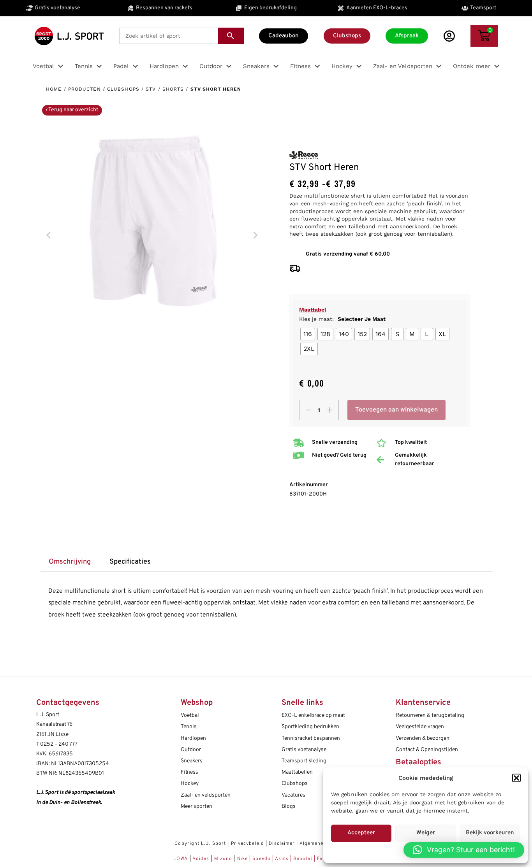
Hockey (190, 783)
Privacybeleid (247, 844)
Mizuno (224, 859)
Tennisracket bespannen (311, 738)
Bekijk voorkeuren (490, 833)
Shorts (173, 89)
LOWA (181, 859)
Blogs (289, 806)
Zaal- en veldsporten (206, 795)
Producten (84, 89)
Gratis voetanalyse (304, 749)
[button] (516, 778)
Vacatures (293, 795)
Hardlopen (193, 738)
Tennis (189, 726)
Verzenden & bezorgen (422, 738)
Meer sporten (196, 806)
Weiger (425, 833)
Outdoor (191, 749)
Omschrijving (70, 561)
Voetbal (190, 715)
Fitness (189, 772)
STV (151, 89)
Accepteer (361, 833)
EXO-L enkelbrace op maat (313, 715)
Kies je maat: (342, 319)
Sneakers (192, 761)
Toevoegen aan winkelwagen (396, 410)
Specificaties (130, 561)
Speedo (261, 859)
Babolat (302, 859)
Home (54, 89)
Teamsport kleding (304, 761)
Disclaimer (282, 844)
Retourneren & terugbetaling (430, 715)
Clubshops (123, 89)
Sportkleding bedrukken (310, 726)
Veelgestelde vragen (420, 726)
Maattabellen (297, 772)
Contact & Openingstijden (427, 749)
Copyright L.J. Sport (200, 844)
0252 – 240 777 (59, 744)
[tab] (70, 562)
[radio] (308, 334)
